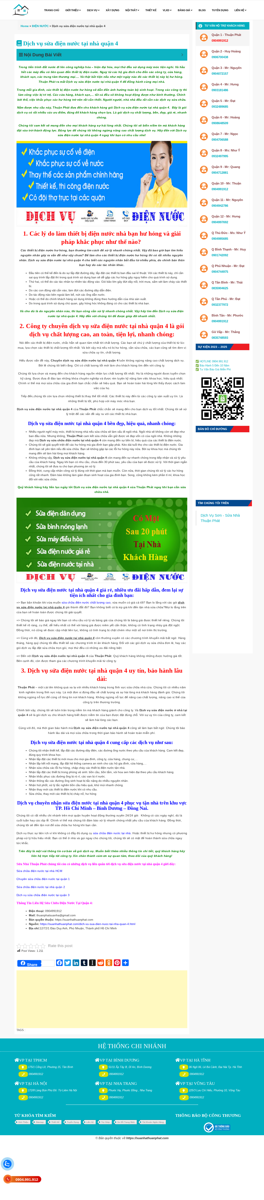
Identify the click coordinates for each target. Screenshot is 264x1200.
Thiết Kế (55, 1122)
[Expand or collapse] (182, 54)
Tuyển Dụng (73, 1122)
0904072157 (220, 73)
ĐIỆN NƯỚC (40, 26)
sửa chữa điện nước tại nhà (112, 833)
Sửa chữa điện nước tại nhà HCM (39, 871)
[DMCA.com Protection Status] (208, 356)
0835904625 (220, 288)
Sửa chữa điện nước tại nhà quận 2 (40, 887)
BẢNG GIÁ (184, 10)
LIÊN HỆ (240, 10)
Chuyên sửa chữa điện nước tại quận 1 (43, 879)
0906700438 (220, 57)
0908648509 (220, 123)
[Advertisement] (101, 1001)
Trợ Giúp (105, 1122)
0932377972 (220, 304)
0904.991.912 (26, 1180)
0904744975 (220, 271)
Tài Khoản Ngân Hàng (153, 1122)
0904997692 (220, 222)
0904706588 (220, 139)
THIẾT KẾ (151, 10)
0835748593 (220, 337)
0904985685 (220, 238)
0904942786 (220, 205)
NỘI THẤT (131, 10)
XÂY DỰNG (112, 10)
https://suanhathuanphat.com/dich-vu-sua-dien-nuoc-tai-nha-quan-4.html (87, 924)
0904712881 (220, 172)
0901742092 (220, 255)
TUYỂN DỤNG (220, 10)
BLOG (202, 10)
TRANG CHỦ (51, 10)
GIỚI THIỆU (72, 10)
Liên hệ (90, 1122)
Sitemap (40, 1122)
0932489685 (220, 106)
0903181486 (220, 90)
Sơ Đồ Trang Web (126, 1122)
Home (25, 26)
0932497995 (220, 156)
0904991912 (220, 189)
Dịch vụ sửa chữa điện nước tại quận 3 (43, 895)
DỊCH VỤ (92, 10)
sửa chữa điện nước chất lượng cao (86, 602)
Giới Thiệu (23, 1122)
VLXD (166, 10)
